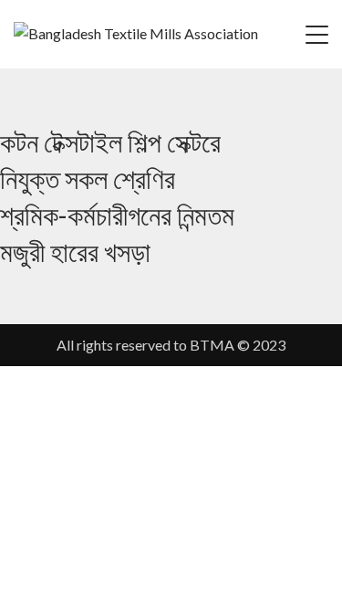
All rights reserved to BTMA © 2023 (171, 344)
